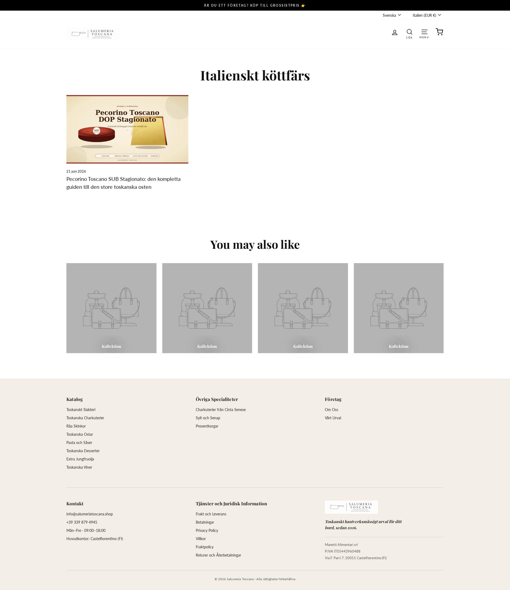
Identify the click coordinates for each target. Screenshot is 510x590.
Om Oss (331, 409)
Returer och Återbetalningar (218, 555)
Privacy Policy (207, 530)
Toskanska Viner (79, 467)
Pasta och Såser (79, 442)
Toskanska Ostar (79, 434)
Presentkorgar (207, 426)
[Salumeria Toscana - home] (351, 507)
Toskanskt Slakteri (80, 409)
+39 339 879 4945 (81, 522)
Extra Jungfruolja (80, 459)
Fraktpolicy (205, 547)
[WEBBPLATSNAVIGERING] (424, 31)
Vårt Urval (333, 418)
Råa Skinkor (76, 426)
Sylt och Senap (208, 418)
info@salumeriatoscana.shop (89, 514)
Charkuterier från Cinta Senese (221, 409)
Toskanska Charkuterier (85, 418)
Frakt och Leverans (211, 514)
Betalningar (205, 522)
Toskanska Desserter (83, 450)
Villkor (201, 538)
